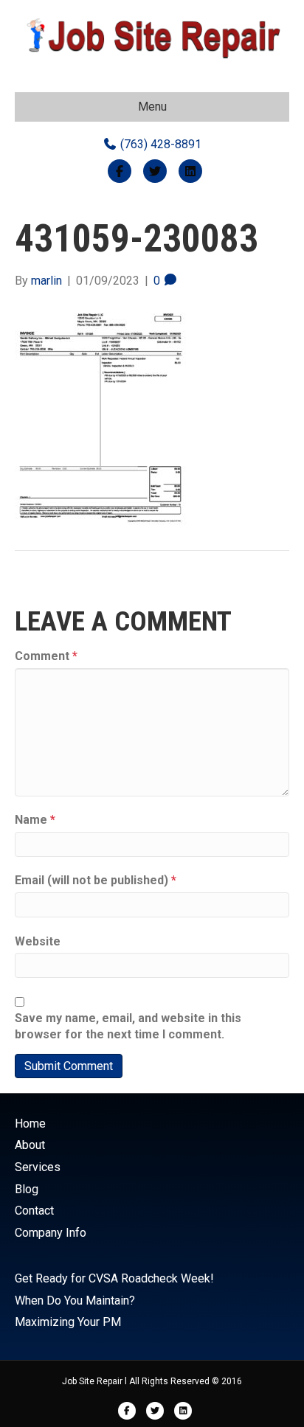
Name (35, 820)
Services (38, 1167)
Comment (46, 656)
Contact (34, 1211)
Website (38, 941)
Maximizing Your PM (68, 1322)
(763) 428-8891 (159, 144)
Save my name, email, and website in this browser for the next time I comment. (128, 1026)
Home (30, 1124)
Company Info (50, 1233)
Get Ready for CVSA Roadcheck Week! (114, 1278)
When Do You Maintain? (75, 1301)
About (30, 1145)
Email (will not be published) (95, 880)
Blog (26, 1189)
